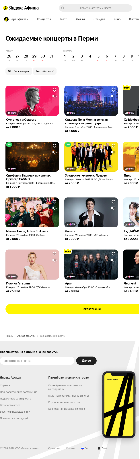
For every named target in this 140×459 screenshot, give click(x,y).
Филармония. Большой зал (107, 127)
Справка (5, 385)
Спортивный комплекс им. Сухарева (114, 287)
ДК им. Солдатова (43, 123)
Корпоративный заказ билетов (66, 408)
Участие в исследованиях (15, 411)
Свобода (40, 235)
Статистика (54, 448)
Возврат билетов (10, 405)
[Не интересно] (54, 96)
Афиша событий (26, 336)
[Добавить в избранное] (54, 90)
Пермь (9, 336)
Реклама (70, 448)
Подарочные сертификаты (16, 398)
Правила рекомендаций (14, 418)
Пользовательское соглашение (18, 392)
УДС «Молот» (101, 235)
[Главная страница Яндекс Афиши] (5, 8)
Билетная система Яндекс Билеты (68, 395)
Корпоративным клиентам (64, 402)
